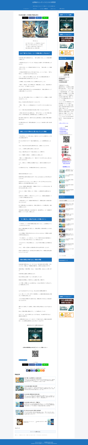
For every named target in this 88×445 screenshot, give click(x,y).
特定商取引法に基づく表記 (48, 442)
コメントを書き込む (35, 431)
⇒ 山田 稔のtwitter (62, 131)
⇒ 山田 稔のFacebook (63, 129)
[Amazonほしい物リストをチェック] (41, 371)
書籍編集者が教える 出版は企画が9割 (66, 162)
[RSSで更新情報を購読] (43, 371)
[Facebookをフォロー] (32, 371)
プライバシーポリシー (38, 442)
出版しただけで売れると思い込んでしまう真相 (34, 44)
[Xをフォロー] (29, 371)
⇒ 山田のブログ (62, 128)
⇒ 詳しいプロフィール (63, 123)
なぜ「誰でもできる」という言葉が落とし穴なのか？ (35, 43)
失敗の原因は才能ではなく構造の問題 (32, 48)
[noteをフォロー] (36, 371)
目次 (34, 40)
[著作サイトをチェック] (27, 371)
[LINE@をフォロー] (39, 371)
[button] (73, 255)
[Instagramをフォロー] (34, 371)
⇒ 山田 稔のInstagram (63, 132)
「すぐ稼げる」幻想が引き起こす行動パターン (34, 46)
